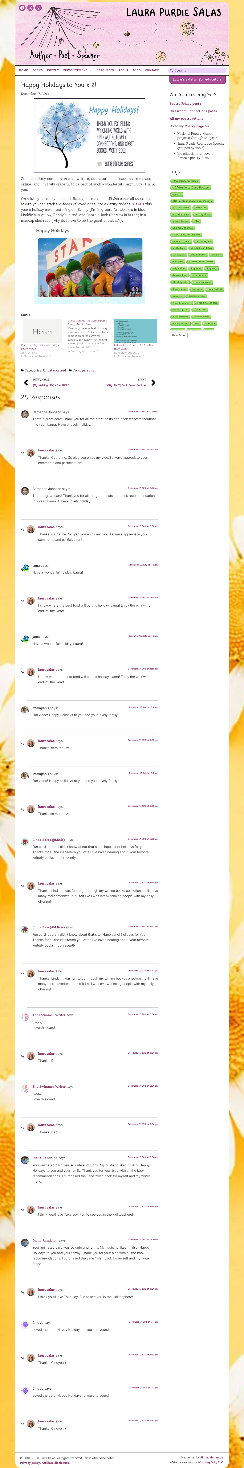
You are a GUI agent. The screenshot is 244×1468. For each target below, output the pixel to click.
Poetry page (194, 126)
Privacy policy (30, 1463)
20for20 (177, 194)
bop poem (197, 289)
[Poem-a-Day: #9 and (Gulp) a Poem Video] (42, 331)
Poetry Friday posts (185, 104)
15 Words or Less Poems (191, 187)
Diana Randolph (45, 1158)
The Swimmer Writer (49, 1015)
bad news (178, 261)
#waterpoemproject (185, 181)
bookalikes (179, 275)
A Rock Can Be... (201, 247)
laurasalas (46, 450)
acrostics (201, 207)
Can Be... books (207, 302)
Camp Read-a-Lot (182, 303)
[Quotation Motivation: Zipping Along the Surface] (90, 336)
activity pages (181, 214)
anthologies (204, 241)
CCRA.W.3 (210, 323)
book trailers (179, 289)
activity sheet (203, 214)
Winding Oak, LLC (210, 1462)
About (123, 70)
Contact (152, 70)
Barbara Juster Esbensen (201, 261)
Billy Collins (179, 268)
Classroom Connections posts (193, 111)
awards (216, 254)
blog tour (212, 268)
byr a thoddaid (215, 289)
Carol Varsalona (180, 316)
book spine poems (202, 282)
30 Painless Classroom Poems (192, 200)
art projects (179, 255)
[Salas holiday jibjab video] (89, 265)
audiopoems (198, 254)
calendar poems (197, 296)
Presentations (75, 70)
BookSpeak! (180, 282)
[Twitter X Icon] (30, 8)
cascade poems (202, 316)
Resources (105, 70)
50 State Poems (181, 207)
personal (89, 370)
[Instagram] (38, 8)
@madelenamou (211, 1457)
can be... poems (180, 310)
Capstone (200, 309)
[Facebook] (22, 8)
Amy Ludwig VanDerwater (186, 234)
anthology (179, 248)
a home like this (180, 221)
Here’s (138, 204)
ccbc (197, 323)
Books (37, 70)
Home (23, 70)
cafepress (177, 296)
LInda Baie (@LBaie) (48, 840)
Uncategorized (54, 370)
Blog (137, 70)
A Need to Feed (181, 241)
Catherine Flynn (181, 323)
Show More (178, 335)
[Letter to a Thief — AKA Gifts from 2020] (135, 331)
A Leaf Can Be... (183, 227)
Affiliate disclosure (55, 1463)
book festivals (199, 275)
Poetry (53, 70)
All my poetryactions (186, 118)
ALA (197, 221)
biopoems (196, 268)
